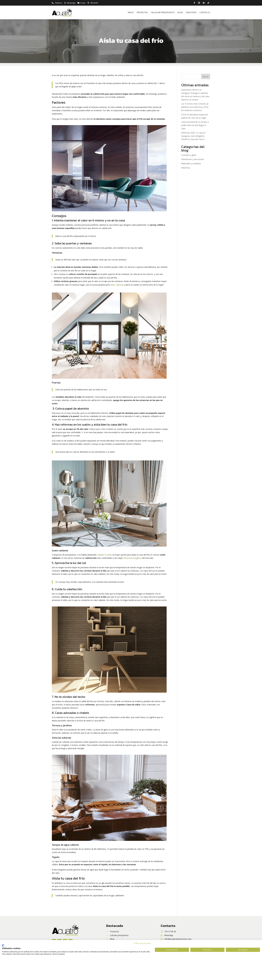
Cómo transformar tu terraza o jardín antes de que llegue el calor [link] (195, 125)
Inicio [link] (131, 12)
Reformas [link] (185, 167)
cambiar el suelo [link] (104, 554)
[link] (57, 2)
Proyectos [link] (142, 12)
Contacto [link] (205, 12)
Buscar (206, 76)
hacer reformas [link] (117, 284)
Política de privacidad (142, 943)
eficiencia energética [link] (133, 558)
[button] (194, 3)
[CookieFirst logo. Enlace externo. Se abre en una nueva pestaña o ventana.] (3, 945)
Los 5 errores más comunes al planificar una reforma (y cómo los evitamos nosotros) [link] (195, 107)
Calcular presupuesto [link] (163, 12)
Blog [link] (180, 12)
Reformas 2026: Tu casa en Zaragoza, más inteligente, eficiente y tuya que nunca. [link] (193, 136)
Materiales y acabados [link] (191, 163)
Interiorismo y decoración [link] (192, 159)
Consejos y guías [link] (188, 155)
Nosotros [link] (191, 12)
